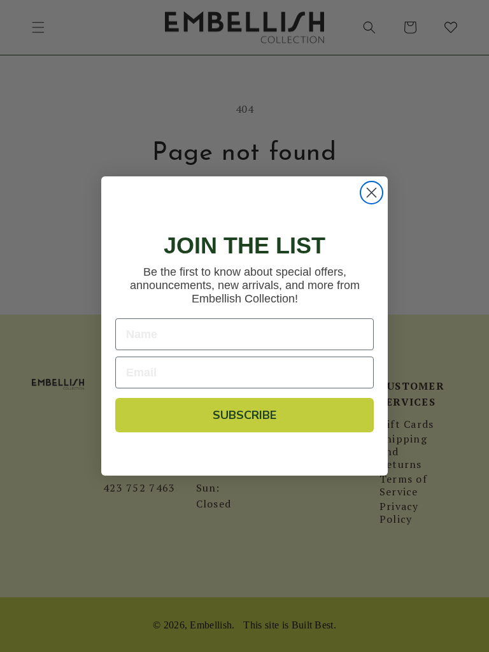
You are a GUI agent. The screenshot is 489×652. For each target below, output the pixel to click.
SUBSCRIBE (244, 415)
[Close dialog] (371, 192)
